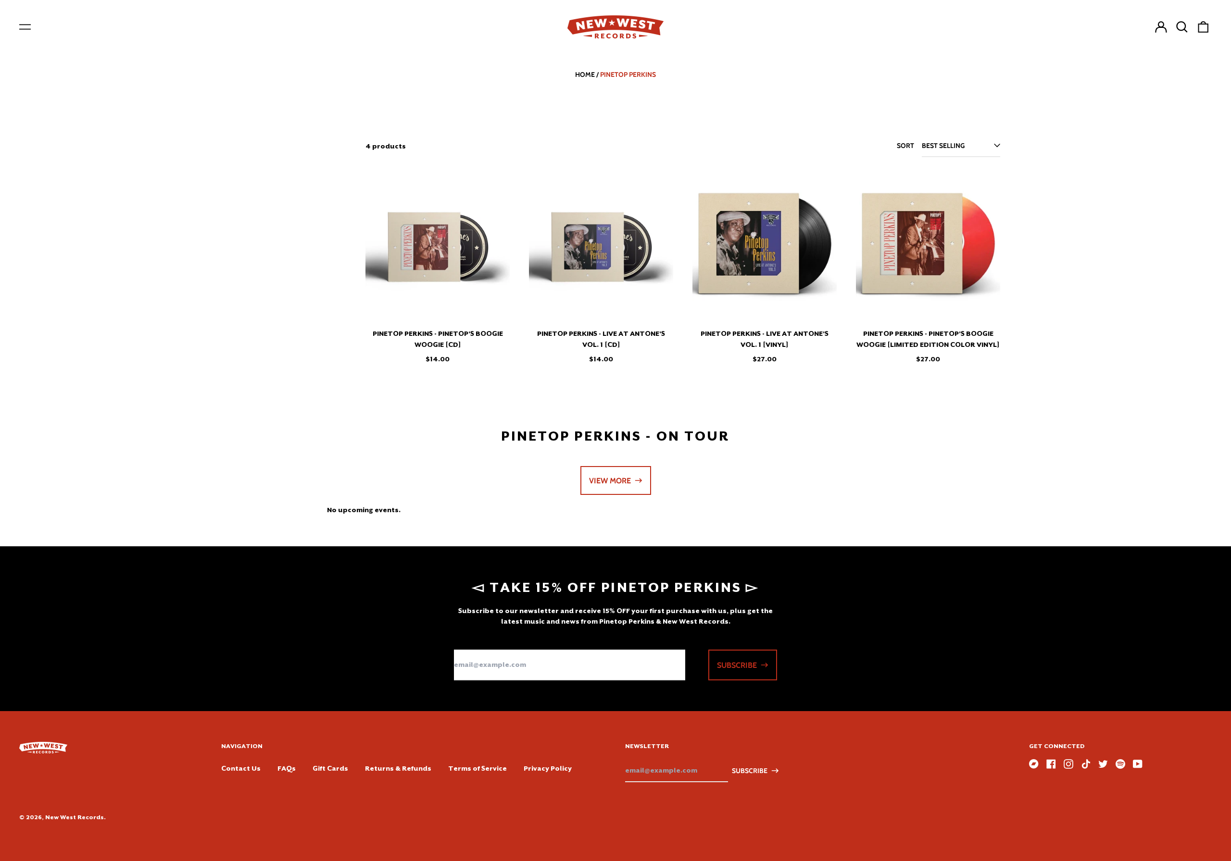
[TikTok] (1086, 764)
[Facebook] (1051, 764)
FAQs (286, 768)
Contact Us (241, 768)
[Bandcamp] (1034, 764)
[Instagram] (1068, 764)
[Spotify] (1120, 764)
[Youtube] (1138, 764)
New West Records (74, 817)
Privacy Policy (548, 768)
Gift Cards (330, 768)
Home (585, 74)
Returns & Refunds (398, 768)
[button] (1182, 27)
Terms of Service (477, 768)
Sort (905, 145)
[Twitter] (1103, 764)
